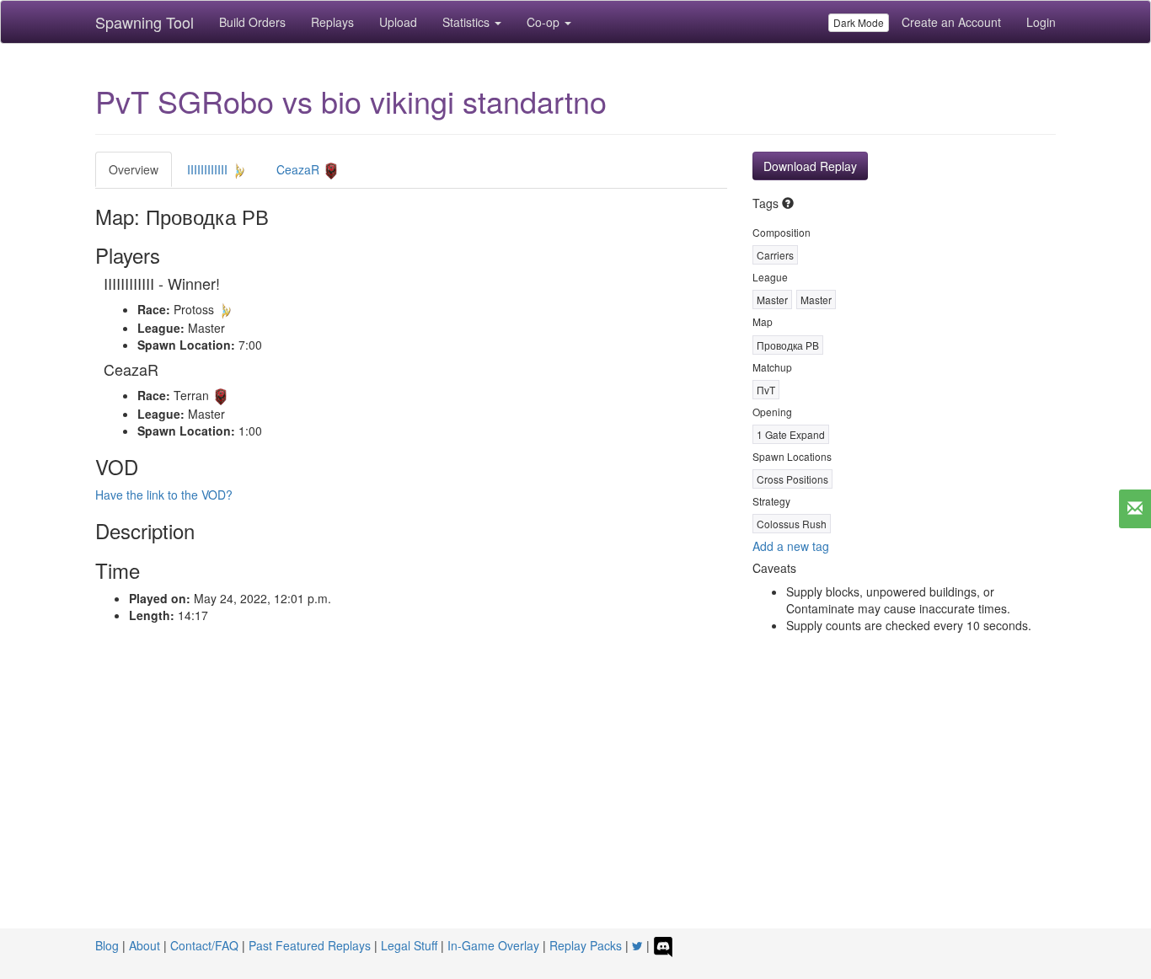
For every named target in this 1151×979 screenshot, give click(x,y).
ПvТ (766, 390)
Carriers (775, 255)
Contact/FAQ (204, 945)
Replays (332, 21)
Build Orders (252, 21)
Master (772, 299)
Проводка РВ (788, 345)
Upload (398, 21)
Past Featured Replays (310, 945)
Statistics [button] (467, 21)
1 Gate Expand (791, 434)
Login (1041, 21)
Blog (107, 945)
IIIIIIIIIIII (209, 169)
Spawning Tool (144, 22)
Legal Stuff (409, 945)
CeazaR (299, 169)
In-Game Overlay (493, 945)
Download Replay (810, 166)
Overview (133, 169)
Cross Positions (792, 479)
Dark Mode (858, 22)
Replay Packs (585, 945)
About (144, 945)
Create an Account (951, 21)
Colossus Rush (792, 523)
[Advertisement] (575, 802)
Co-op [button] (545, 21)
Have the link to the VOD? (164, 494)
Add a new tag (790, 546)
